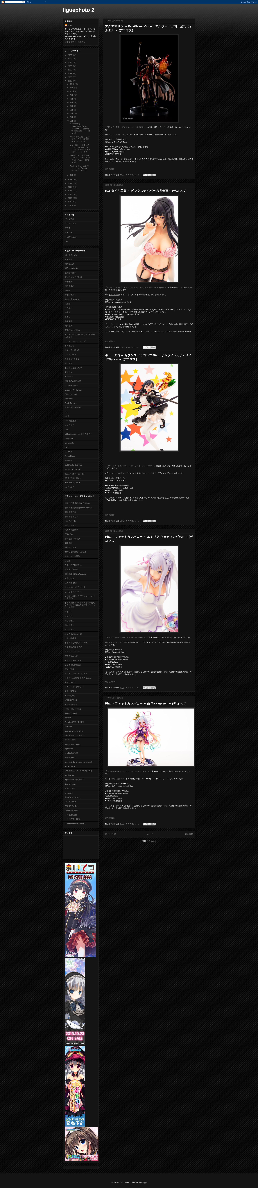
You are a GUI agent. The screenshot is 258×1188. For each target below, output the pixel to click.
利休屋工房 (69, 264)
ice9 (66, 447)
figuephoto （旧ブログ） (75, 779)
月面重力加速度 (71, 569)
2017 (70, 183)
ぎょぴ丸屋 (69, 669)
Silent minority (71, 394)
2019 (70, 81)
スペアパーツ (70, 354)
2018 (70, 180)
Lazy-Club (69, 438)
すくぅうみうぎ (71, 656)
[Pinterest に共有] (154, 175)
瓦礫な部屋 (69, 578)
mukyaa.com (70, 740)
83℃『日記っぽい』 (73, 478)
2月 (72, 121)
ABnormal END (71, 810)
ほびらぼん (69, 620)
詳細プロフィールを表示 (75, 42)
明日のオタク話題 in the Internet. (79, 508)
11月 (72, 88)
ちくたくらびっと (72, 350)
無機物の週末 (70, 273)
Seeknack (69, 399)
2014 (70, 194)
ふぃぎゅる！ (70, 629)
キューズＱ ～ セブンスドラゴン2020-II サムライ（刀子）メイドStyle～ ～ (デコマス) (79, 148)
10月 (72, 91)
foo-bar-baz (70, 775)
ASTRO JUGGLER (73, 469)
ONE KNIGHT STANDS (74, 735)
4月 (72, 113)
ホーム (150, 834)
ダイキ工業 (69, 219)
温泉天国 (68, 321)
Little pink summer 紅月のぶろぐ (78, 434)
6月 (72, 106)
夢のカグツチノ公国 (73, 277)
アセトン (68, 372)
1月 (72, 175)
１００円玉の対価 (72, 819)
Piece (67, 412)
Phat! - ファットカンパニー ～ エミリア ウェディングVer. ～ (130, 466)
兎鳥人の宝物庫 (71, 530)
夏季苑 (67, 317)
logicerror (69, 749)
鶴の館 (67, 290)
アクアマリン (70, 223)
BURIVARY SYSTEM (73, 465)
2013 (70, 198)
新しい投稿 (110, 834)
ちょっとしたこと (72, 651)
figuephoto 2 (78, 10)
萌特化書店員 (70, 512)
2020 (70, 77)
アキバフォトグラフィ (74, 687)
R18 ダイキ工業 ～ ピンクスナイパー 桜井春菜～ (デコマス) (145, 190)
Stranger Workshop (73, 390)
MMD (67, 430)
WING (67, 228)
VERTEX (68, 232)
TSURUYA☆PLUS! (73, 381)
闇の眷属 (68, 326)
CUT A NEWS (70, 802)
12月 (72, 84)
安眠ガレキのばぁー (73, 330)
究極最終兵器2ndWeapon (75, 574)
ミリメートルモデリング (75, 341)
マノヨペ (68, 616)
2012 (70, 202)
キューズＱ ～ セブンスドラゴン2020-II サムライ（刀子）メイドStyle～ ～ (137, 287)
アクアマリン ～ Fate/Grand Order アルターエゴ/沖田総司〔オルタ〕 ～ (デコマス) (79, 128)
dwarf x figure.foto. (73, 797)
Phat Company (71, 237)
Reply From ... (71, 403)
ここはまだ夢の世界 (73, 665)
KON (69, 25)
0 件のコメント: (132, 175)
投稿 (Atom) (151, 841)
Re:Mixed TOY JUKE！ (74, 722)
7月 (72, 102)
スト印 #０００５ (72, 359)
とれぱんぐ (69, 346)
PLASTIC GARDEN (73, 407)
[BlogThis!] (146, 175)
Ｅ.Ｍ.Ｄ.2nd (70, 788)
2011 (70, 205)
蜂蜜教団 (68, 281)
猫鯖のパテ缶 (70, 521)
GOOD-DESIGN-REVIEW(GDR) (78, 771)
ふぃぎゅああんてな (73, 634)
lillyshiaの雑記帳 (71, 753)
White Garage (71, 704)
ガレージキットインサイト (76, 673)
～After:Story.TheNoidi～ (75, 824)
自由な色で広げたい (73, 565)
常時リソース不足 (72, 556)
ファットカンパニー (118, 642)
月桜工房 (68, 308)
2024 (70, 62)
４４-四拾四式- (71, 815)
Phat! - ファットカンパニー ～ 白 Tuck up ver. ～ (126, 637)
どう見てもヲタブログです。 (77, 643)
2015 (70, 191)
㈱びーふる (69, 487)
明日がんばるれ (71, 268)
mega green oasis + (73, 744)
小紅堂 (67, 561)
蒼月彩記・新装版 (72, 539)
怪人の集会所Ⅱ (71, 583)
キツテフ (68, 363)
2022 (70, 70)
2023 (70, 66)
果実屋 (67, 312)
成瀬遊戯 (68, 543)
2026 (70, 55)
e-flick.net (69, 793)
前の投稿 (189, 834)
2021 (70, 73)
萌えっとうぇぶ (71, 516)
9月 (72, 95)
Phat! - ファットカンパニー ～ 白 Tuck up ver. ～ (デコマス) (145, 703)
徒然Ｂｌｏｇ (70, 525)
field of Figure (70, 784)
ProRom (68, 726)
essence (68, 460)
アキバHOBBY (71, 691)
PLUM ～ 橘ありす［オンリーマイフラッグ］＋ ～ (126, 771)
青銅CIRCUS (70, 295)
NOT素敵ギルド (71, 421)
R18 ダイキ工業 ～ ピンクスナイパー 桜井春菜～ (126, 127)
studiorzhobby (71, 713)
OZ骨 (67, 416)
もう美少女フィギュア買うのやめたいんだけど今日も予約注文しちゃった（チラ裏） (80, 605)
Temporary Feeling (73, 709)
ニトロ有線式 (70, 638)
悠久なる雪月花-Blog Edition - (77, 503)
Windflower (69, 376)
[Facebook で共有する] (151, 175)
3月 (72, 117)
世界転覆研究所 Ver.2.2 (75, 552)
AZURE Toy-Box (71, 806)
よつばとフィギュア (73, 591)
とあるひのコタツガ (73, 647)
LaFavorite (69, 443)
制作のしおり (70, 547)
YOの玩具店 (70, 696)
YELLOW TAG (71, 700)
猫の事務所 (69, 286)
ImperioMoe (70, 766)
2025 (70, 59)
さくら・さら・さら (73, 660)
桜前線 (67, 304)
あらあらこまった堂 (73, 368)
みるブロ (68, 612)
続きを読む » (110, 169)
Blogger (144, 1183)
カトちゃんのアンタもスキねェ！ (79, 678)
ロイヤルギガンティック (75, 587)
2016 (70, 187)
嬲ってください (71, 255)
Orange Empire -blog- (74, 731)
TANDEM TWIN (71, 385)
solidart (68, 718)
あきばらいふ (70, 682)
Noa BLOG (69, 425)
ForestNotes (70, 456)
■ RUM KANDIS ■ (72, 483)
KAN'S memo (70, 757)
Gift (66, 241)
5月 (72, 110)
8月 (72, 99)
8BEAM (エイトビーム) (74, 474)
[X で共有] (149, 175)
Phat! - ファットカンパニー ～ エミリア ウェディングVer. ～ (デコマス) (79, 158)
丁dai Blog (69, 534)
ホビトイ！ (69, 625)
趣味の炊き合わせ (72, 299)
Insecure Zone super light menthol (79, 762)
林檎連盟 (68, 259)
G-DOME (69, 452)
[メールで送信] (144, 175)
